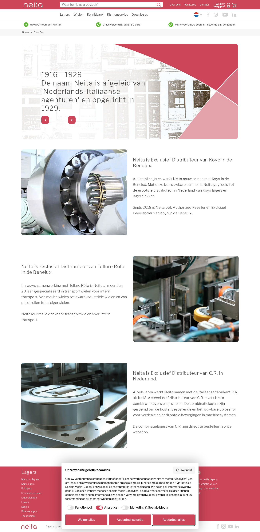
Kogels (25, 506)
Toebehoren (28, 515)
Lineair (25, 502)
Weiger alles (86, 520)
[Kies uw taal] (198, 14)
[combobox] (111, 4)
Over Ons (175, 4)
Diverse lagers (29, 511)
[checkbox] (78, 507)
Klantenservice (117, 14)
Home (25, 32)
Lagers (65, 14)
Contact (204, 4)
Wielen (78, 14)
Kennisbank (95, 14)
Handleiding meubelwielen (204, 488)
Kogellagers (27, 483)
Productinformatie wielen (203, 483)
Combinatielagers (31, 493)
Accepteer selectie (130, 520)
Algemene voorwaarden (59, 526)
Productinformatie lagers (203, 479)
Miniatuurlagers (30, 479)
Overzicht (186, 470)
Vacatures (190, 4)
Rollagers (26, 488)
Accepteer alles (174, 520)
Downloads (140, 14)
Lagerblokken (29, 497)
